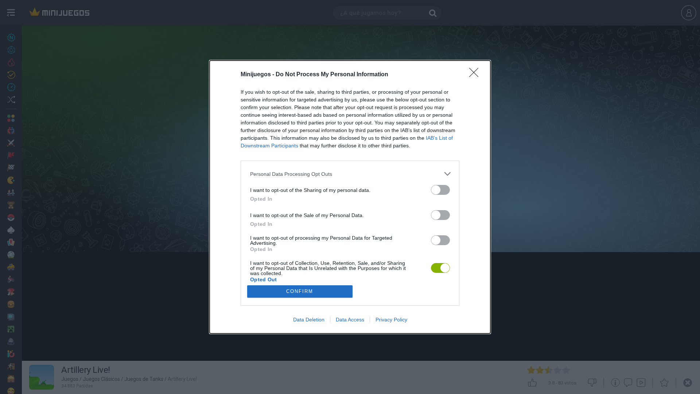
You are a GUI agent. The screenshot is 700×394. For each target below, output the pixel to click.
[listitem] (350, 174)
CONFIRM (299, 291)
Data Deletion (308, 319)
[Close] (476, 75)
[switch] (440, 190)
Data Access (350, 319)
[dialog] (350, 197)
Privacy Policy (391, 319)
